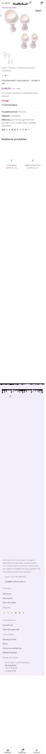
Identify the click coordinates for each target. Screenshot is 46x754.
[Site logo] (22, 3)
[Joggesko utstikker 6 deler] (33, 153)
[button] (11, 160)
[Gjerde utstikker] (12, 153)
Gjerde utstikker (11, 165)
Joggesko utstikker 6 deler (33, 165)
